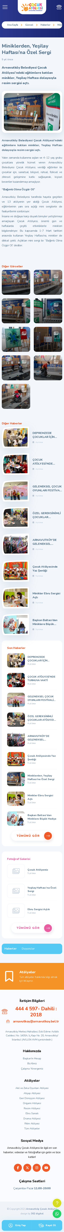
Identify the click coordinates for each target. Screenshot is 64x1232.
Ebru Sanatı (32, 1113)
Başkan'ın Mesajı (32, 1058)
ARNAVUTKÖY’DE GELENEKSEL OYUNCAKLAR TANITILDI (45, 542)
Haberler (45, 25)
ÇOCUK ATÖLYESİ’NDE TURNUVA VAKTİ (44, 462)
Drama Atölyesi (31, 1118)
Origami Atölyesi (32, 1103)
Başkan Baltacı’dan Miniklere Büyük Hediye (45, 622)
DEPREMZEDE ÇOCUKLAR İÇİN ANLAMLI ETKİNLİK (46, 435)
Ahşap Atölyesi (32, 1093)
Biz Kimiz (31, 1063)
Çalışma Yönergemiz (32, 1068)
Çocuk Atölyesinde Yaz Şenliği (45, 569)
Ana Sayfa (12, 25)
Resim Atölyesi (32, 1108)
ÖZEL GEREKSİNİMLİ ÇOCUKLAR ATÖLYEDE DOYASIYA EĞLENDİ (47, 515)
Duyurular (28, 949)
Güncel (29, 25)
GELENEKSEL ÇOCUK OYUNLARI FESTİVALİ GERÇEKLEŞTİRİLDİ (47, 489)
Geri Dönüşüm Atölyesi (32, 1098)
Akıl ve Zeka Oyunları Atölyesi (32, 1088)
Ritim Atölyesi (32, 1123)
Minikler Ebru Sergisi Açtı (46, 595)
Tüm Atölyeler (32, 1128)
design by (32, 1213)
